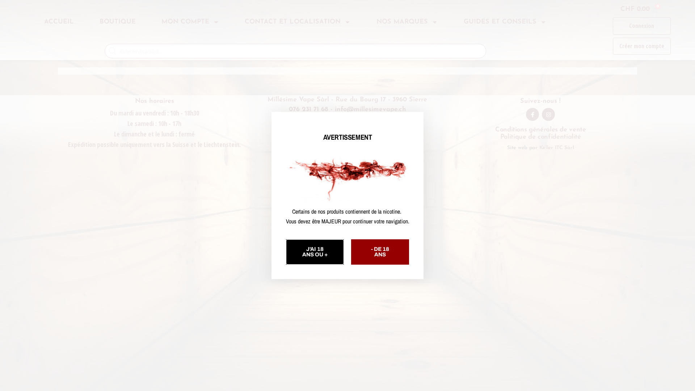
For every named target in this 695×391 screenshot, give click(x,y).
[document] (347, 195)
